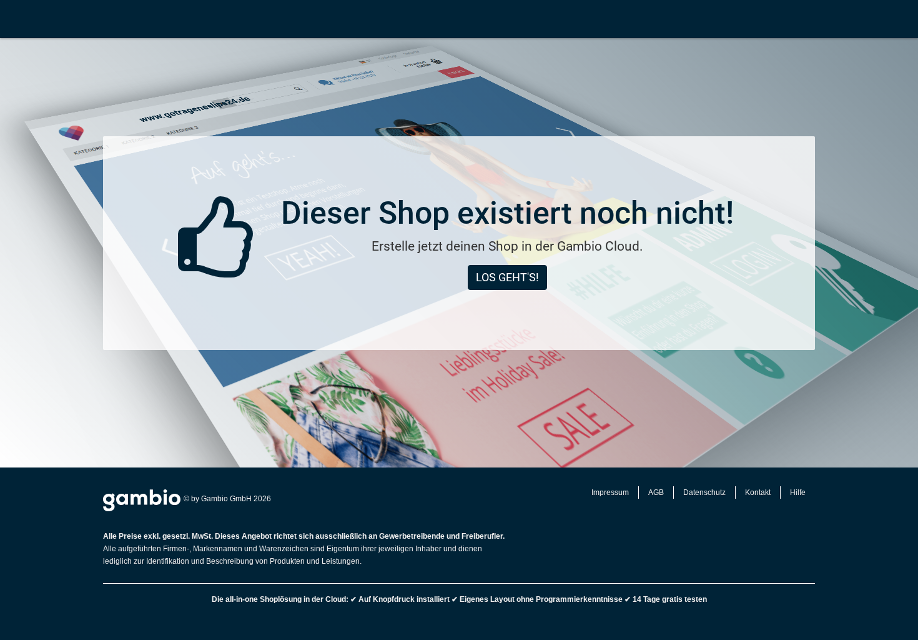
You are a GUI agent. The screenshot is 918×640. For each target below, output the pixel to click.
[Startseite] (13, 19)
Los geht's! (507, 277)
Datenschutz (704, 492)
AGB (656, 492)
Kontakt (758, 492)
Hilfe (798, 492)
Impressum (610, 492)
